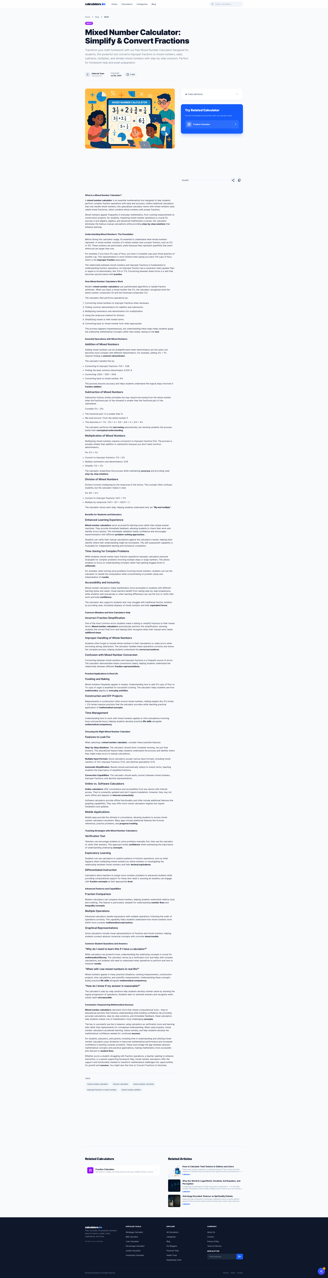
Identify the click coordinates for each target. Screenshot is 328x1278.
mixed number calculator (97, 1084)
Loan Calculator (132, 1241)
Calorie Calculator (133, 1251)
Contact (210, 1237)
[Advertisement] (218, 39)
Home (114, 4)
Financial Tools (173, 1251)
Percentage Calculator (135, 1246)
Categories (142, 4)
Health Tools (172, 1255)
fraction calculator (120, 1084)
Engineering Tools (174, 1260)
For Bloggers (172, 1246)
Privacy (226, 1273)
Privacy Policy (213, 1241)
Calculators (127, 4)
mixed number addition (131, 1090)
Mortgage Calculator (134, 1232)
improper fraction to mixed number (101, 1090)
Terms (233, 1273)
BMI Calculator (132, 1237)
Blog (154, 4)
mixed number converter (143, 1084)
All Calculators (172, 1232)
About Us (211, 1232)
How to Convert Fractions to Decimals (147, 1065)
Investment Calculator (135, 1255)
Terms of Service (214, 1246)
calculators (93, 1227)
